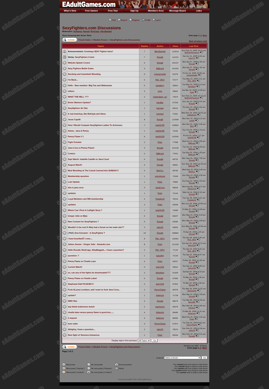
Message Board (177, 11)
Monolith (191, 302)
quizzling (160, 256)
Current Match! (75, 267)
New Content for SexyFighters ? (83, 221)
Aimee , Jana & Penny (78, 131)
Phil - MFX (160, 80)
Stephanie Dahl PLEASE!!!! (81, 284)
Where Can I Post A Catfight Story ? (85, 210)
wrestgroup (160, 176)
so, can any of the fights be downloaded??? (89, 273)
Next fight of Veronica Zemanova (83, 335)
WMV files (72, 301)
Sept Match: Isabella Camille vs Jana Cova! (88, 159)
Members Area (156, 11)
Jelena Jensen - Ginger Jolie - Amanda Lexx (89, 244)
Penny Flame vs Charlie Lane (82, 261)
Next (205, 35)
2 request (72, 318)
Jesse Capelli (74, 119)
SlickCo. (160, 170)
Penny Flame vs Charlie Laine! (82, 278)
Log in (158, 20)
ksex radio (73, 324)
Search (124, 20)
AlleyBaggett (106, 31)
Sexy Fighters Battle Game (81, 68)
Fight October (74, 142)
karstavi (160, 108)
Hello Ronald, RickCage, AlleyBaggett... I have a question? (96, 250)
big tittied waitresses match (81, 307)
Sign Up (134, 11)
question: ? (73, 256)
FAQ (114, 20)
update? (72, 295)
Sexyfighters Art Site (78, 108)
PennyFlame (160, 290)
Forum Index (84, 40)
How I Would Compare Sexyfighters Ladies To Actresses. (95, 125)
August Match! (75, 165)
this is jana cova (75, 187)
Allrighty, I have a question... (81, 329)
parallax (159, 102)
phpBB (128, 379)
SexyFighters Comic (84, 57)
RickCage (95, 31)
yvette (192, 120)
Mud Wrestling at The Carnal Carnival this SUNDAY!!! (93, 170)
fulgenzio (160, 295)
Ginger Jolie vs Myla (77, 216)
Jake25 (160, 227)
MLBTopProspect (192, 52)
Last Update (74, 182)
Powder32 (160, 199)
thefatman (77, 31)
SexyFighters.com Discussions (91, 28)
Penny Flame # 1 (76, 136)
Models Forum (100, 40)
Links (199, 11)
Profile (147, 20)
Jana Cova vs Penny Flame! (81, 148)
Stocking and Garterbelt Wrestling (84, 74)
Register (136, 20)
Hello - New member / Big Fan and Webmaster (90, 85)
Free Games (91, 11)
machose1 (160, 307)
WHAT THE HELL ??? (78, 97)
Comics (71, 153)
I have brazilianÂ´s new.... (80, 238)
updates (72, 193)
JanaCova (160, 187)
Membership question (78, 176)
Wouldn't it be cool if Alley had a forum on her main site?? (96, 227)
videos (71, 91)
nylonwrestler (160, 74)
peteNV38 (160, 125)
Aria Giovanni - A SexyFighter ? (90, 233)
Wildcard (160, 68)
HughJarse (192, 291)
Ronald (86, 31)
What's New (70, 11)
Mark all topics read (198, 41)
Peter (160, 142)
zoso (160, 91)
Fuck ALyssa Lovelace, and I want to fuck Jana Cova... (94, 290)
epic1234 (192, 245)
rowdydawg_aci (160, 97)
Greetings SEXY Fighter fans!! (98, 51)
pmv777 (191, 58)
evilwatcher (192, 115)
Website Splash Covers (79, 63)
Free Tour (113, 11)
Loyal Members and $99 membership (85, 199)
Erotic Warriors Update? (79, 102)
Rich (192, 126)
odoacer (191, 308)
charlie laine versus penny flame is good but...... (91, 312)
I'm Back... (73, 80)
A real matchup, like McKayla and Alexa (87, 114)
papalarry (160, 85)
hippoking (160, 273)
